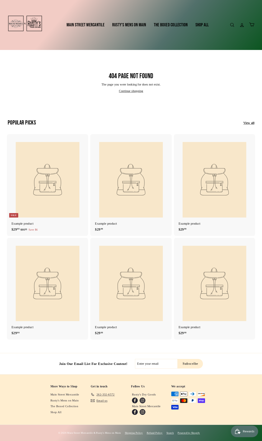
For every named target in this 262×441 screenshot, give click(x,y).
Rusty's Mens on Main (129, 25)
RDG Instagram (142, 400)
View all (248, 123)
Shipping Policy (134, 432)
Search (170, 432)
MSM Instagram (142, 412)
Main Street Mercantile (86, 25)
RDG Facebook (135, 400)
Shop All (202, 25)
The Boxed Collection (171, 25)
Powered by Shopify (189, 432)
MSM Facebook (135, 412)
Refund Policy (155, 432)
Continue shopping (131, 91)
